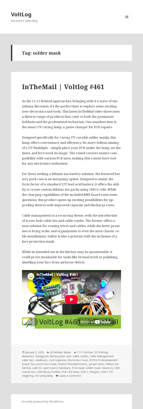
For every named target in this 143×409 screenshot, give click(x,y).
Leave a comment (70, 375)
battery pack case (60, 356)
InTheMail (56, 352)
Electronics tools (78, 360)
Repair (67, 352)
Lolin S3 (37, 368)
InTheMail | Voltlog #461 (63, 86)
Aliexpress (28, 356)
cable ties (28, 360)
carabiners (41, 360)
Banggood (42, 356)
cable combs (80, 356)
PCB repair (78, 368)
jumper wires (96, 364)
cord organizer (57, 360)
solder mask (93, 368)
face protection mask (44, 364)
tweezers (107, 368)
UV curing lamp (44, 375)
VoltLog (21, 14)
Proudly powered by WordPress (42, 401)
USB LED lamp (70, 372)
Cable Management (101, 356)
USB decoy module (48, 372)
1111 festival (85, 352)
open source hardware (56, 368)
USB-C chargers (90, 372)
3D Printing (101, 352)
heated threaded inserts (72, 364)
